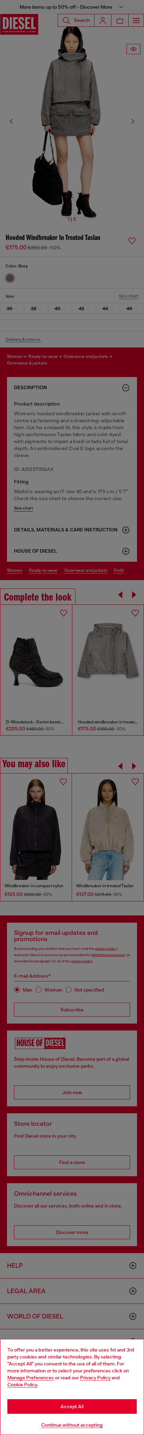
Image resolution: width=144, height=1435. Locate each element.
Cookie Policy (22, 1384)
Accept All (72, 1406)
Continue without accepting (72, 1425)
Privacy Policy (95, 1377)
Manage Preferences (30, 1377)
